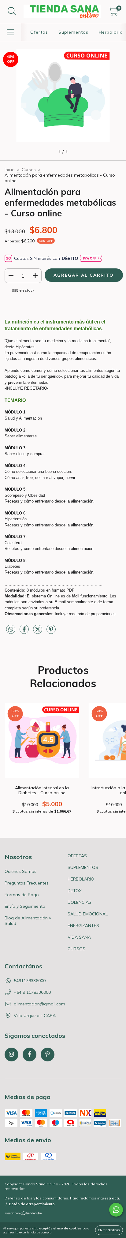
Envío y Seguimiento (25, 906)
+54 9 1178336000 (32, 992)
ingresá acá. (108, 1198)
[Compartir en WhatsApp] (10, 629)
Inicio (10, 169)
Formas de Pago (22, 894)
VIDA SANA (79, 937)
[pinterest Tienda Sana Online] (47, 1054)
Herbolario (111, 32)
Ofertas (39, 32)
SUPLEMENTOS (83, 867)
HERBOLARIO (81, 879)
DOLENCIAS (79, 902)
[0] (113, 13)
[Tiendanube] (24, 1214)
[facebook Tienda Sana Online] (29, 1054)
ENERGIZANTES (83, 925)
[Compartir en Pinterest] (51, 631)
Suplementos (73, 32)
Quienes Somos (20, 871)
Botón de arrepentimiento (32, 1204)
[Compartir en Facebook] (25, 631)
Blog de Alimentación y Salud (28, 920)
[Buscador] (12, 11)
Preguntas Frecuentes (27, 883)
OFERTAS (77, 855)
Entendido (109, 1230)
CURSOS (76, 949)
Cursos (29, 169)
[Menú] (10, 32)
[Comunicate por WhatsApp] (116, 1210)
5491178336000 (30, 980)
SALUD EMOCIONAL (88, 914)
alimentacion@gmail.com (39, 1004)
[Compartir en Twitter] (38, 631)
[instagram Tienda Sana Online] (11, 1054)
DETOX (75, 890)
